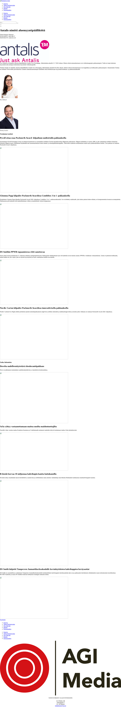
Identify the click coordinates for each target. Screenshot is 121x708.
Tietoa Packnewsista (9, 5)
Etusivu (6, 4)
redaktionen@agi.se (60, 705)
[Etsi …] (0, 26)
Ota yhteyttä (7, 7)
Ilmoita (5, 8)
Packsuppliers (7, 10)
